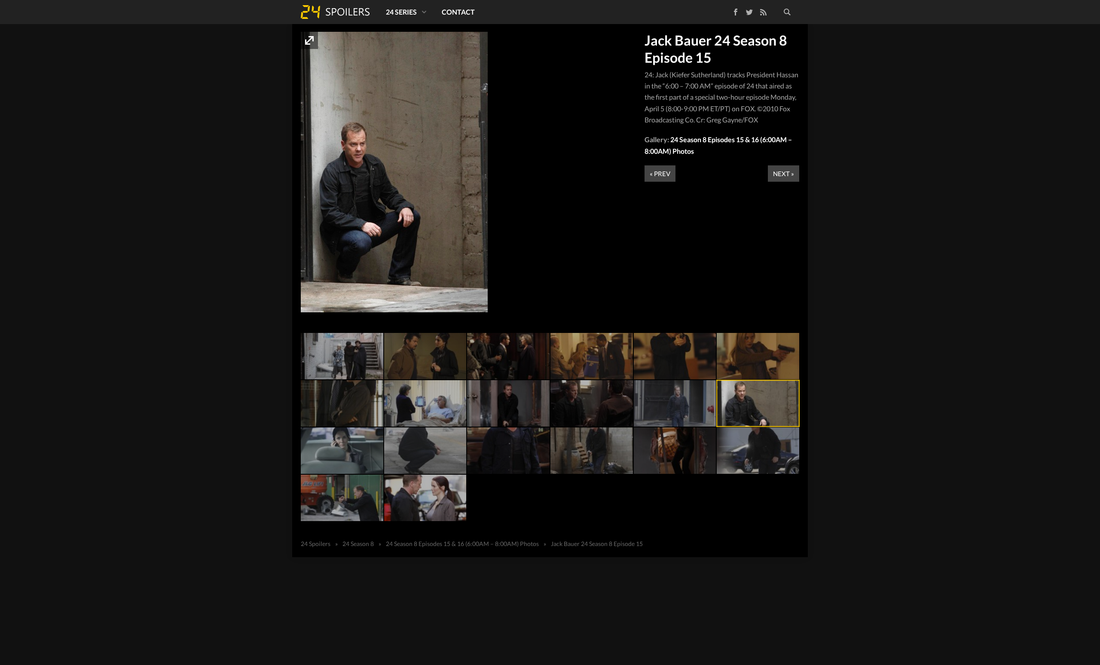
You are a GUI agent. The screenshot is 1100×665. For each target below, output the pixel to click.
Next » (783, 173)
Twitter (749, 12)
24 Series (401, 12)
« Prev (660, 173)
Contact (458, 12)
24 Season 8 (358, 543)
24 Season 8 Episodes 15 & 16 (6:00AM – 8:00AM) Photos (462, 543)
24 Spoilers (335, 12)
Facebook (729, 10)
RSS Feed (763, 12)
